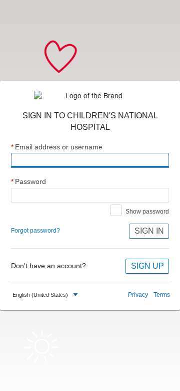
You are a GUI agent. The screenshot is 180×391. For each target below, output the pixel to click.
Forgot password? (35, 230)
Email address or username (56, 147)
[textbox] (40, 295)
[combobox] (46, 295)
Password (28, 181)
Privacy (138, 294)
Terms (162, 294)
